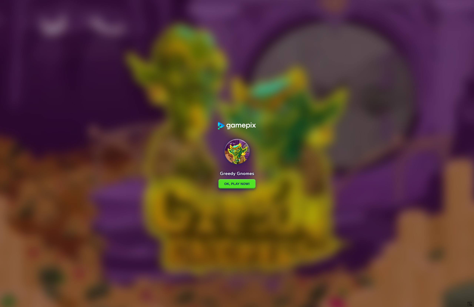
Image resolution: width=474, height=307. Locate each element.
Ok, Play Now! (237, 184)
